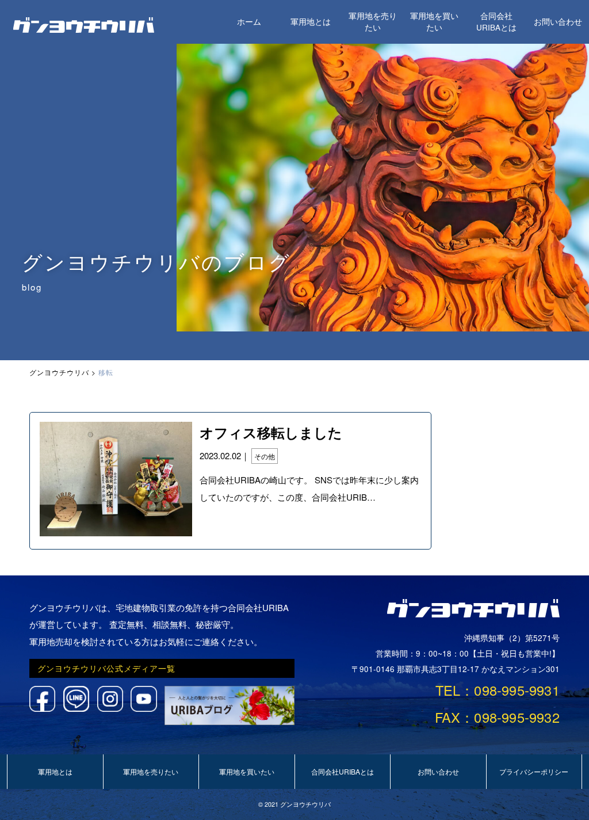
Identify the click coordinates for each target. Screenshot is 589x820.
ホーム (249, 21)
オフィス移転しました (271, 432)
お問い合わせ (558, 21)
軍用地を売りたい (373, 21)
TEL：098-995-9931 (497, 690)
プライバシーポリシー (533, 771)
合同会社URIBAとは (496, 21)
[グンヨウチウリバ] (84, 29)
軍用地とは (310, 21)
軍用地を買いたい (434, 21)
